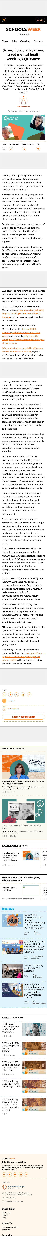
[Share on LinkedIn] (23, 694)
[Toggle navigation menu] (4, 20)
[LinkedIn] (21, 1174)
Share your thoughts (23, 716)
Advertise (6, 1230)
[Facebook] (9, 1174)
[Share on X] (16, 694)
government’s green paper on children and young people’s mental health (23, 656)
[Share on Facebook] (10, 694)
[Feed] (4, 1174)
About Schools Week (10, 1227)
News (5, 41)
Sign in (40, 20)
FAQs (4, 1218)
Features (38, 41)
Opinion (25, 41)
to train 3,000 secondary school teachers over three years (21, 332)
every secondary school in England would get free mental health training (23, 313)
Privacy (5, 1215)
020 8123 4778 (11, 1198)
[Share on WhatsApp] (4, 694)
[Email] (26, 1174)
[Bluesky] (15, 1174)
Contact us (6, 1213)
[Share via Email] (29, 694)
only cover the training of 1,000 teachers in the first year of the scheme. (23, 339)
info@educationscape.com (14, 1201)
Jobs (14, 41)
